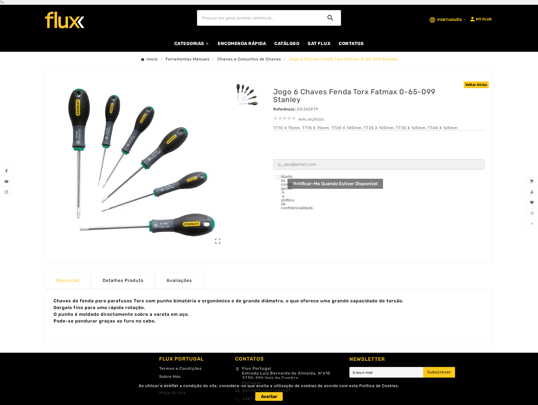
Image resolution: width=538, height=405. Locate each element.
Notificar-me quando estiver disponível (335, 183)
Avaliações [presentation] (179, 280)
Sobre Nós (170, 376)
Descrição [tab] (68, 280)
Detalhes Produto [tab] (123, 280)
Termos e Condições (180, 368)
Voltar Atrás (476, 85)
